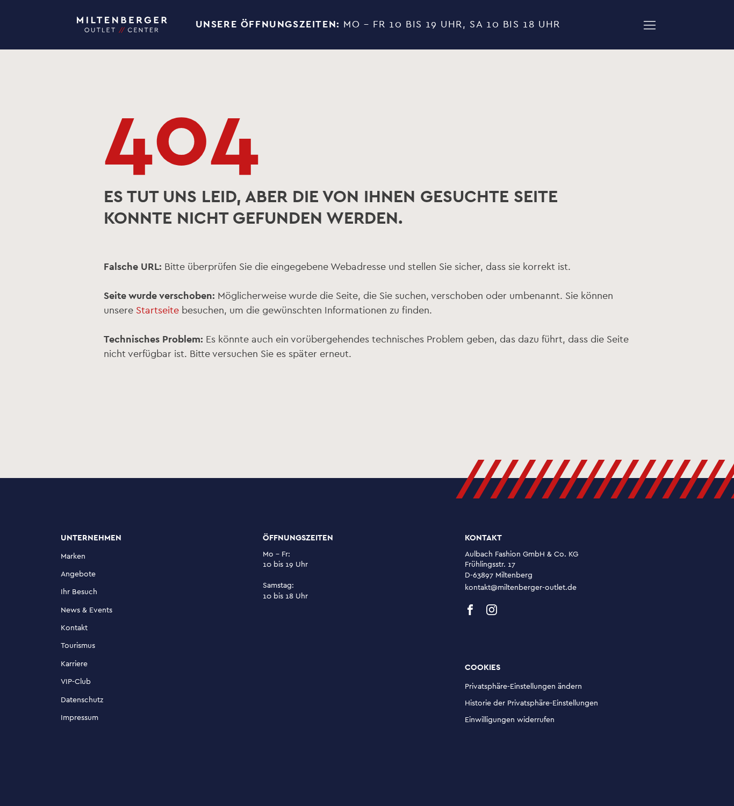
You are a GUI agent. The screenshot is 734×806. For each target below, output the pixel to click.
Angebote (78, 574)
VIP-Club (76, 682)
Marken (73, 556)
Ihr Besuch (79, 592)
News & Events (86, 610)
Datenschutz (82, 700)
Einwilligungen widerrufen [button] (510, 720)
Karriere (74, 664)
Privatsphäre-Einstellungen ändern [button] (523, 686)
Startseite (157, 311)
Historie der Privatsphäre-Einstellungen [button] (531, 703)
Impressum (79, 718)
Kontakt (74, 628)
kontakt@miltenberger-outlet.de (521, 587)
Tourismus (78, 646)
